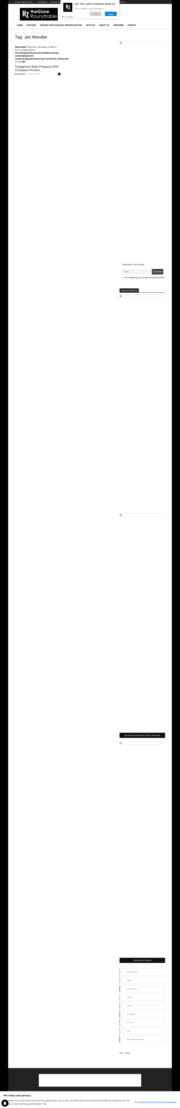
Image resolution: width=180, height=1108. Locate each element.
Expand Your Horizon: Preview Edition (61, 25)
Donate (132, 25)
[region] (90, 1099)
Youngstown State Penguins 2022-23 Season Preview (37, 68)
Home (20, 25)
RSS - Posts (125, 1053)
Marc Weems (20, 74)
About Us (104, 25)
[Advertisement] (90, 1080)
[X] (149, 2)
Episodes (31, 25)
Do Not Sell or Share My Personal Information (155, 1102)
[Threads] (163, 2)
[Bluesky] (158, 2)
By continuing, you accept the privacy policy (144, 277)
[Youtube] (154, 2)
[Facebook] (140, 2)
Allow (110, 13)
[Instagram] (144, 2)
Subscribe (118, 25)
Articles (90, 25)
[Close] (177, 1093)
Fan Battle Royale (56, 2)
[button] (161, 25)
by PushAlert (68, 17)
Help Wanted (42, 2)
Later (95, 13)
